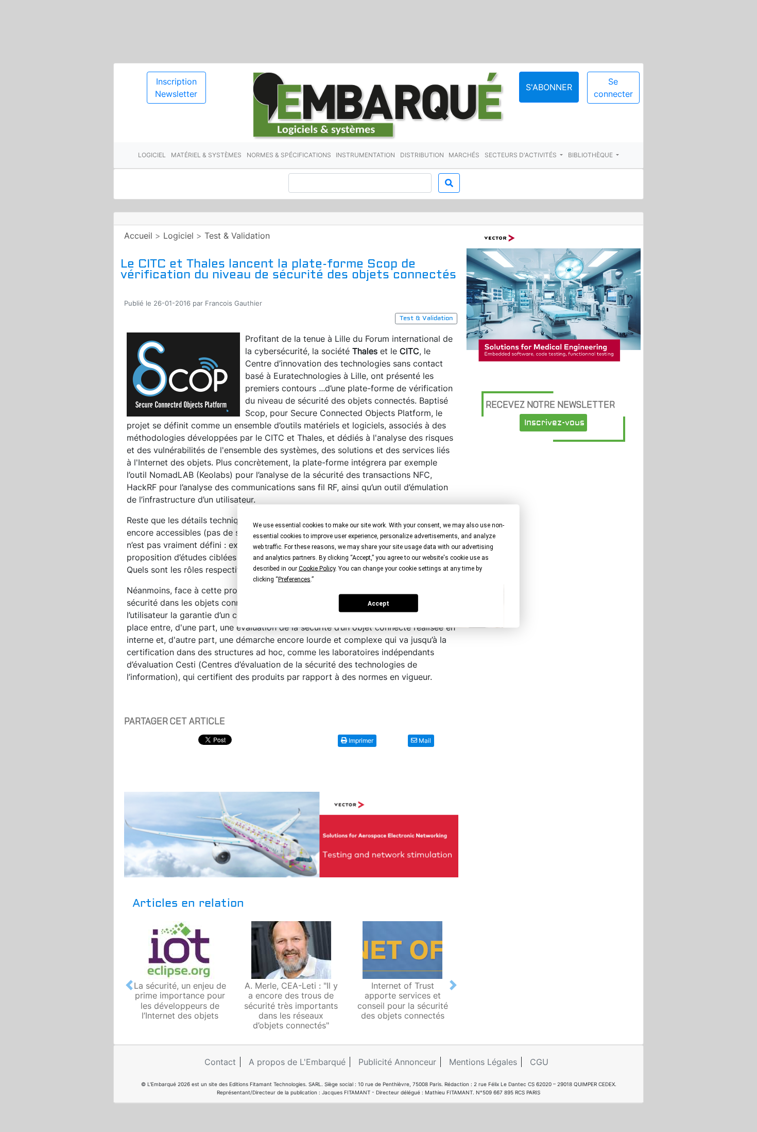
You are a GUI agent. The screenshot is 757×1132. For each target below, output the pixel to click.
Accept (378, 603)
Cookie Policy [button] (317, 568)
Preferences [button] (294, 579)
